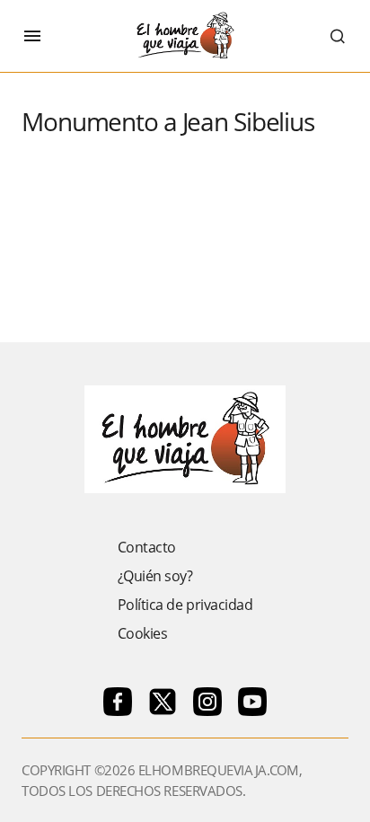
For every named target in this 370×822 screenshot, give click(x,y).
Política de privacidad (185, 604)
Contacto (147, 547)
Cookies (143, 633)
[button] (32, 36)
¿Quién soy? (155, 576)
